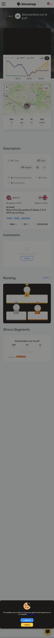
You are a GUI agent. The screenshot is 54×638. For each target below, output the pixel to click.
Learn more (31, 614)
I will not (27, 620)
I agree (27, 625)
